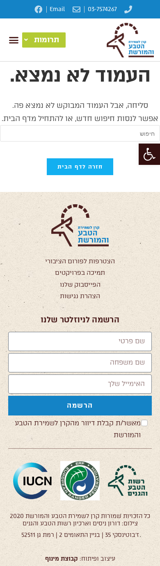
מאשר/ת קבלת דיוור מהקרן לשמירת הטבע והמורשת (78, 429)
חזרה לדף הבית (80, 167)
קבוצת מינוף (61, 558)
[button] (149, 154)
